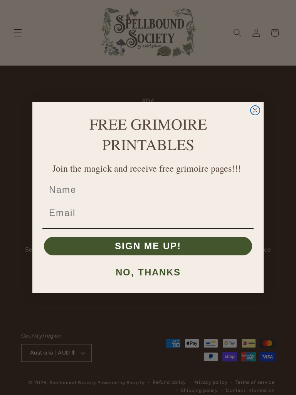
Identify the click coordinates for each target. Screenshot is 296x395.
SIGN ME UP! (148, 246)
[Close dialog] (255, 110)
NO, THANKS (148, 272)
